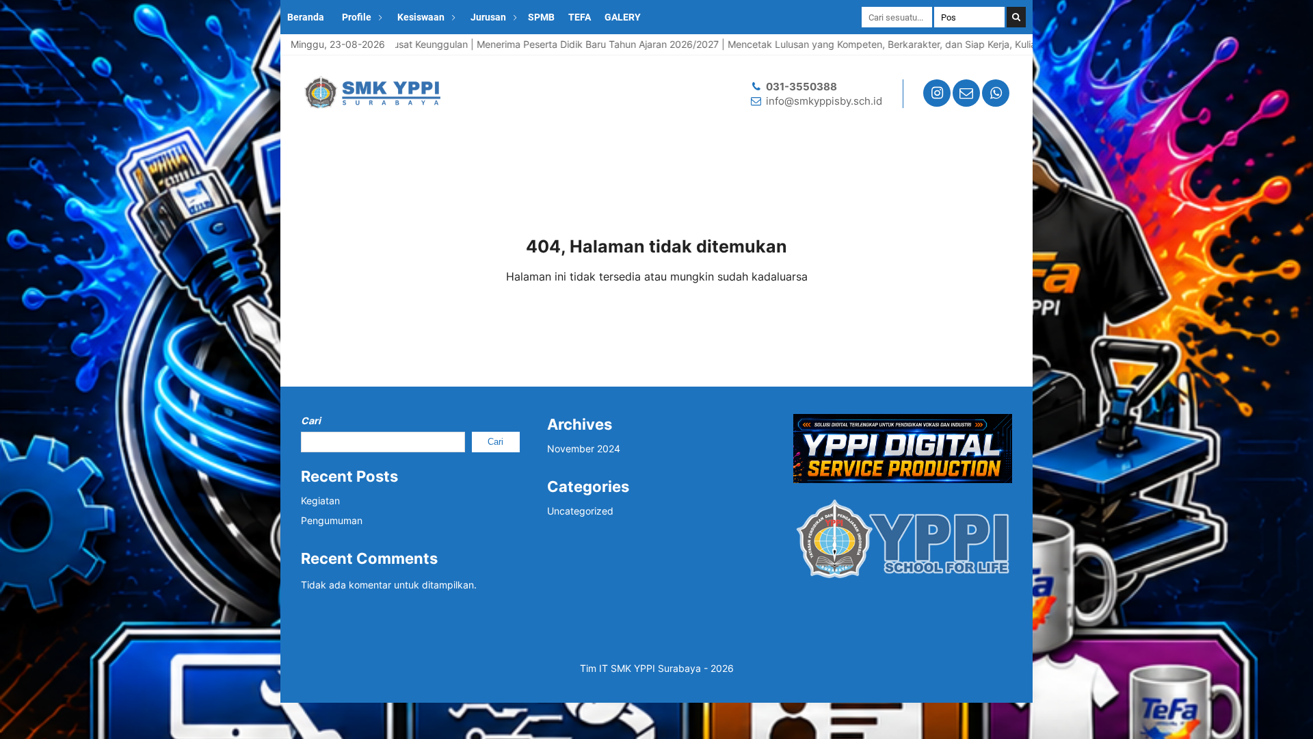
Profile (356, 17)
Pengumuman (331, 520)
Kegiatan (320, 500)
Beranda (305, 17)
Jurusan (488, 17)
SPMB (541, 17)
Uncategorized (580, 511)
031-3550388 (801, 86)
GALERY (623, 17)
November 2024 (583, 448)
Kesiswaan (421, 17)
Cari (311, 420)
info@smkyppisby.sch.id (824, 100)
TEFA (579, 17)
